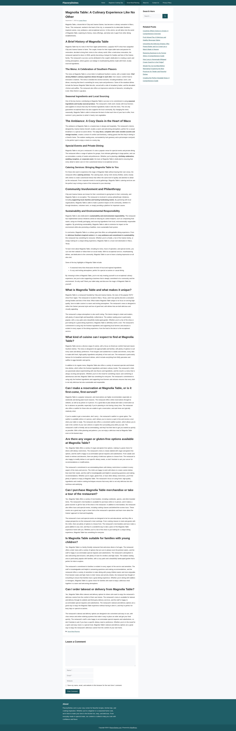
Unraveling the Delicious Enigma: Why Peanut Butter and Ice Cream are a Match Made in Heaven (156, 46)
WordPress (133, 727)
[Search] (165, 16)
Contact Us (155, 3)
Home (103, 3)
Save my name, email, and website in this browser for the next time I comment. (94, 685)
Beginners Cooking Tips (116, 3)
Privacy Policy (167, 3)
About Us (146, 3)
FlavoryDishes (70, 2)
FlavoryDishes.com (115, 727)
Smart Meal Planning (133, 3)
